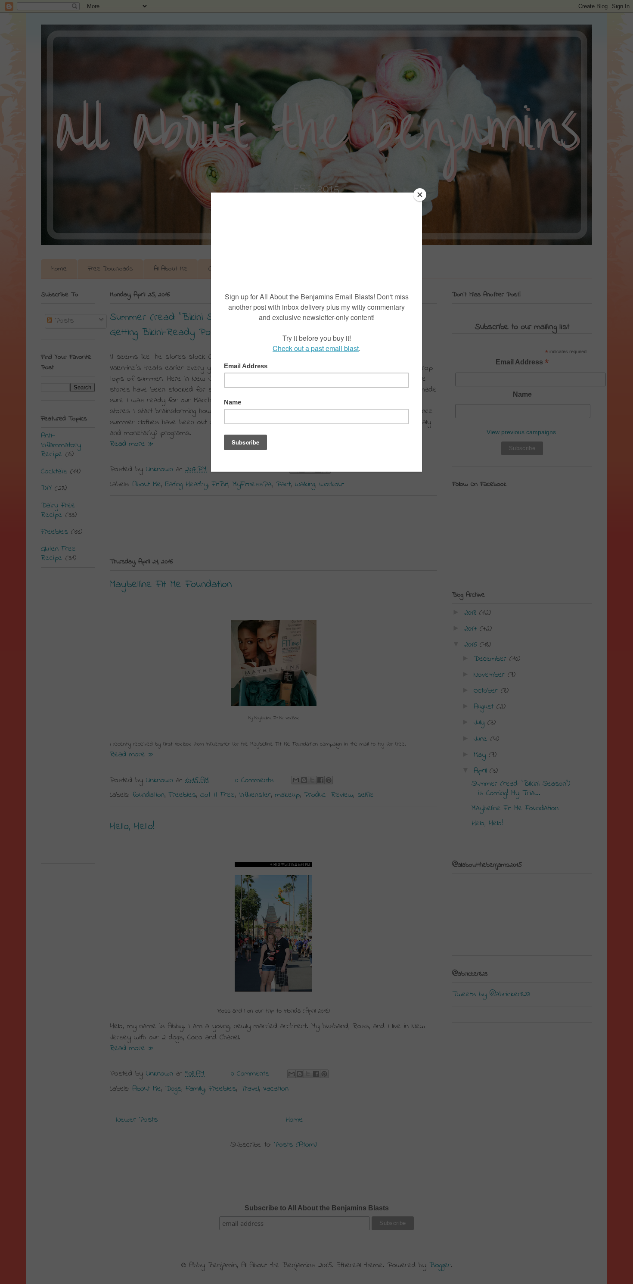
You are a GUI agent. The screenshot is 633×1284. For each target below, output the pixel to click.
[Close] (419, 194)
